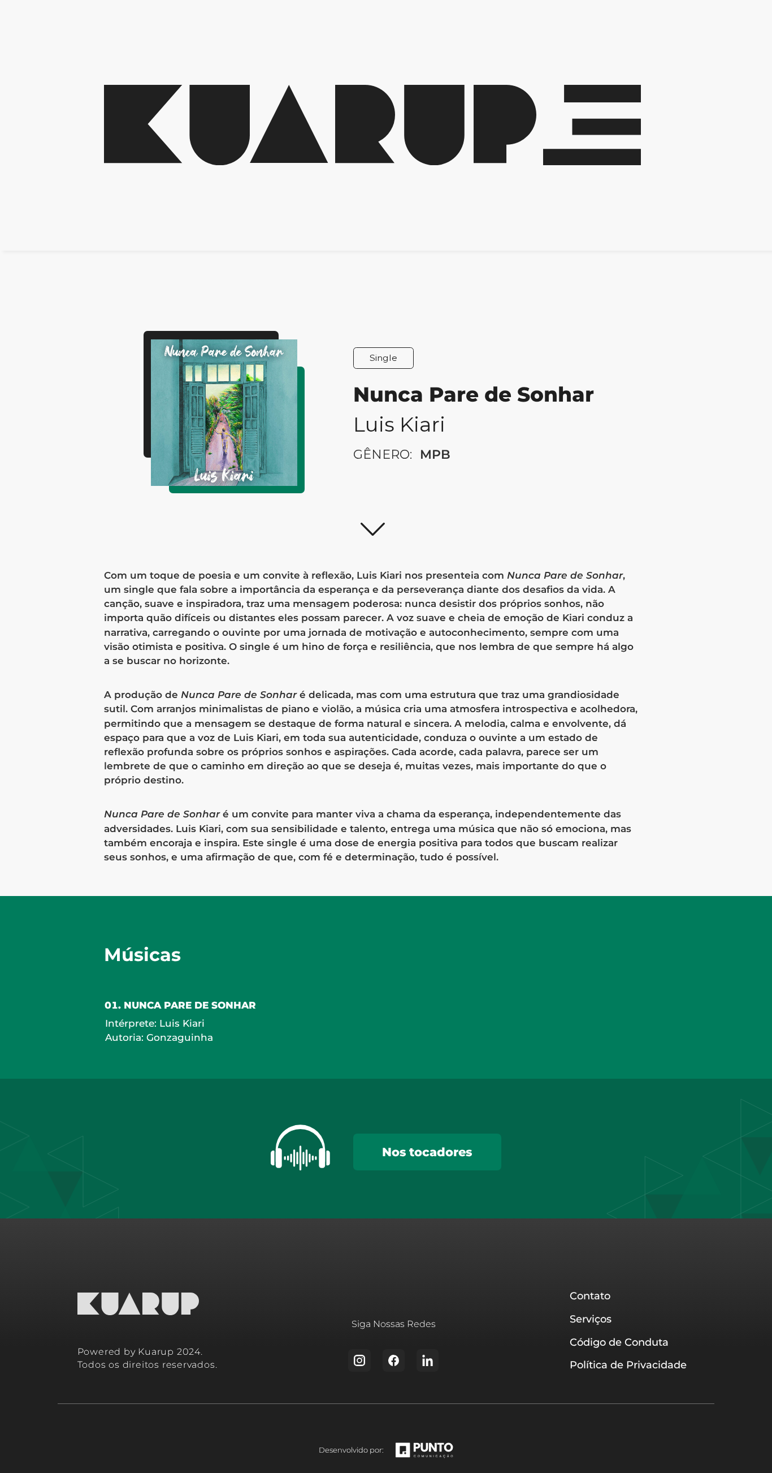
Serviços (590, 1319)
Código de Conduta (619, 1342)
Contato (590, 1296)
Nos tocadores (427, 1151)
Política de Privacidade (628, 1365)
